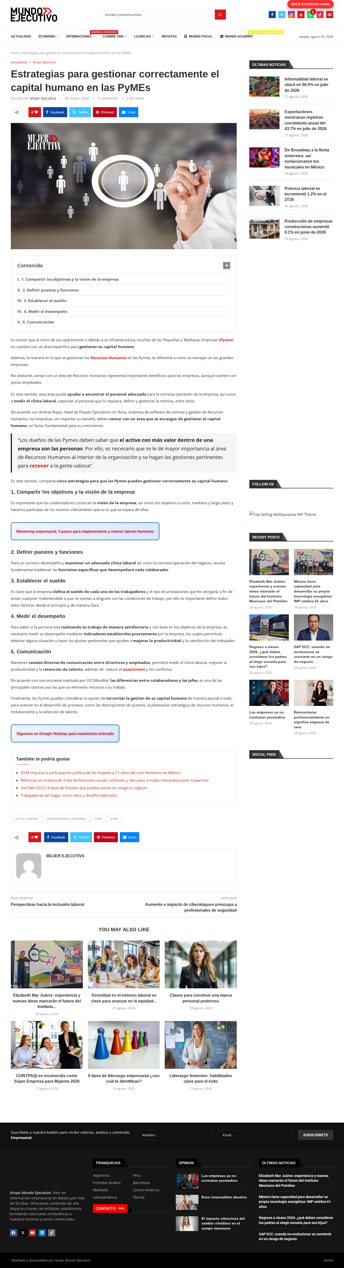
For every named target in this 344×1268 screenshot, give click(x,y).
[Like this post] (36, 112)
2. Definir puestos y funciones (51, 289)
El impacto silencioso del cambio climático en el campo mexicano (223, 1223)
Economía (47, 36)
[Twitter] (281, 14)
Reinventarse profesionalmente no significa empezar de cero (312, 719)
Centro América (146, 1190)
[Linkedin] (42, 1232)
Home (328, 1260)
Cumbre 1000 (112, 36)
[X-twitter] (22, 1232)
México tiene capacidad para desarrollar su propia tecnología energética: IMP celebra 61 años (313, 591)
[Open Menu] (329, 14)
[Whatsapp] (310, 14)
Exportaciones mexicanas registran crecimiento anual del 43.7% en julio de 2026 (306, 120)
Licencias (142, 36)
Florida (139, 1197)
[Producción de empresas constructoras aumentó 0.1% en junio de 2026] (264, 229)
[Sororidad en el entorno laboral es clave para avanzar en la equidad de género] (124, 964)
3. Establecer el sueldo (45, 300)
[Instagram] (291, 14)
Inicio (15, 53)
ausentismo (134, 669)
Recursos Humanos (108, 357)
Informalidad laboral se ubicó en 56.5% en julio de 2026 (306, 85)
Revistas (169, 36)
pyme (98, 819)
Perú (137, 1175)
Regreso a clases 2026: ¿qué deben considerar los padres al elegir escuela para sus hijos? (268, 656)
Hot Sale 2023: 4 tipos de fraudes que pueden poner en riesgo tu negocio (84, 787)
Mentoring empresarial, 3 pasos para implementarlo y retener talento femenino (85, 531)
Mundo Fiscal (200, 36)
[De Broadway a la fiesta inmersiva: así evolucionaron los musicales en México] (264, 157)
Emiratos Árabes (107, 1183)
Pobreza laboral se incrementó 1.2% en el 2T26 (305, 194)
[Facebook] (272, 14)
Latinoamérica (105, 1197)
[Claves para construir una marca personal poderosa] (201, 964)
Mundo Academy (239, 34)
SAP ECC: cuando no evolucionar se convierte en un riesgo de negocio (313, 654)
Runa (114, 819)
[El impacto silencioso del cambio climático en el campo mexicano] (187, 1223)
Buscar (220, 15)
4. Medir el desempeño (45, 311)
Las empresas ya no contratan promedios (267, 714)
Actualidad (21, 36)
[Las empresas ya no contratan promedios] (269, 693)
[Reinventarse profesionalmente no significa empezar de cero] (313, 693)
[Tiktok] (320, 14)
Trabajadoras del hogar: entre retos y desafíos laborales (69, 795)
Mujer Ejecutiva (43, 98)
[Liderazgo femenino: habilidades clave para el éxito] (201, 1045)
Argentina (101, 1175)
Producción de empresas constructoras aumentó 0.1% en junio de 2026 (309, 227)
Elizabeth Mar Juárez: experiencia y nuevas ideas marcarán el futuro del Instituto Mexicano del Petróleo (268, 591)
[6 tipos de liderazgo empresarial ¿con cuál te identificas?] (124, 1045)
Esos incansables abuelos (224, 1197)
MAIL (121, 1208)
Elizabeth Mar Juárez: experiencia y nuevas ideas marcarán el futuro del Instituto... (47, 1001)
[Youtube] (300, 14)
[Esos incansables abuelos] (187, 1202)
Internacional (80, 34)
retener (39, 465)
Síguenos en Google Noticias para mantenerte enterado (65, 733)
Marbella (100, 1190)
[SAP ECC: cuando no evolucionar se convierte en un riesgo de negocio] (313, 627)
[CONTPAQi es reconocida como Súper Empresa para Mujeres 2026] (47, 1045)
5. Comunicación (38, 321)
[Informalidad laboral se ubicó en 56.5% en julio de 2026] (264, 86)
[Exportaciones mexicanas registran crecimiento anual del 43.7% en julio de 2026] (264, 119)
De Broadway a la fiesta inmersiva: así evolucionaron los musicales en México (307, 158)
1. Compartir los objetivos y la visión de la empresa (70, 279)
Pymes (226, 339)
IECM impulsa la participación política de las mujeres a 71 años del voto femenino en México (101, 772)
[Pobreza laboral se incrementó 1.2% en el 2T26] (264, 196)
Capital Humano (26, 819)
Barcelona (141, 1183)
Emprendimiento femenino (66, 819)
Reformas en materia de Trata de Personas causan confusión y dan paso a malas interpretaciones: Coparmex (115, 780)
